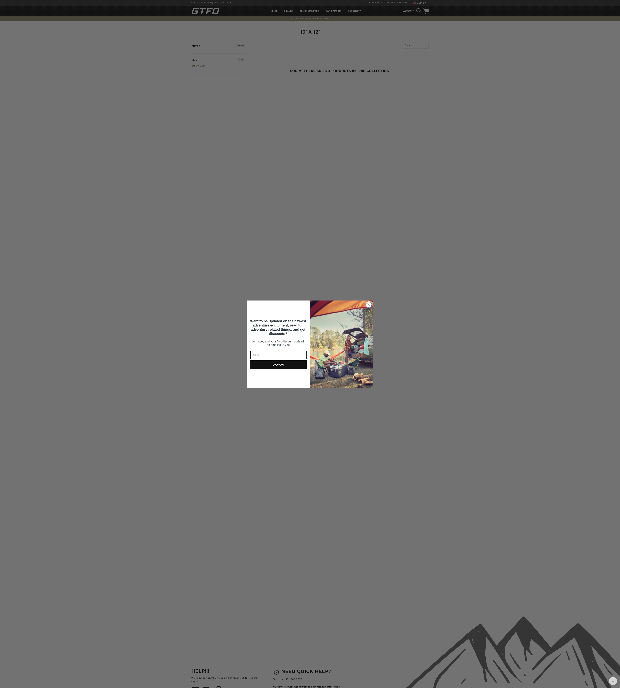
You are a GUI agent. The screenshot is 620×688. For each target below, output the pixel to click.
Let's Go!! (278, 364)
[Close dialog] (369, 304)
